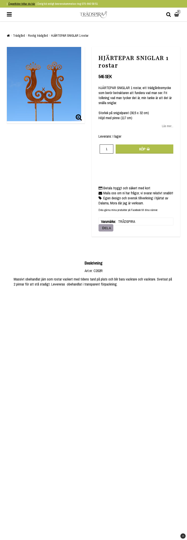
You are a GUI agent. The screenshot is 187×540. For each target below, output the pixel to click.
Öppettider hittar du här (21, 4)
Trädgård (19, 35)
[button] (177, 14)
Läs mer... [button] (167, 126)
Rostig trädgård (38, 35)
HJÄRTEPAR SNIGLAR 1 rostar (69, 35)
